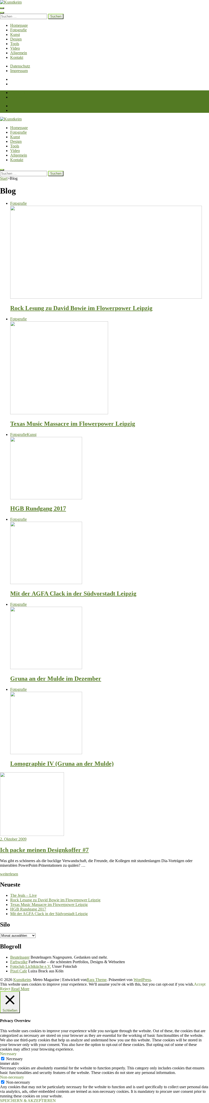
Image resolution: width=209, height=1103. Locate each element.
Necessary (14, 1059)
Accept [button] (199, 984)
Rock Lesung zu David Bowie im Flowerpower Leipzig (81, 308)
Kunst (15, 34)
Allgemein (18, 53)
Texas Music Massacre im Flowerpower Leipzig (72, 423)
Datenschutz (20, 66)
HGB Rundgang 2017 (38, 508)
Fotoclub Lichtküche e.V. (30, 966)
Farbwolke (19, 962)
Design (16, 39)
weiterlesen (9, 874)
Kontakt (16, 57)
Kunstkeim (22, 979)
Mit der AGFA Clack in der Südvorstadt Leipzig (73, 593)
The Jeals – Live (23, 895)
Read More (20, 989)
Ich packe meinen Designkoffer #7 (44, 850)
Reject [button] (5, 989)
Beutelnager (20, 957)
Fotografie (18, 30)
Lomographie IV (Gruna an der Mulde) (62, 763)
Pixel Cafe (18, 971)
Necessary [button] (8, 1054)
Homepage (19, 25)
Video (15, 48)
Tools (14, 44)
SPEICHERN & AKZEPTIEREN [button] (28, 1100)
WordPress (142, 979)
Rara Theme (97, 979)
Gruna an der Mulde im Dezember (55, 678)
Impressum (19, 70)
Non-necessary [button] (12, 1077)
